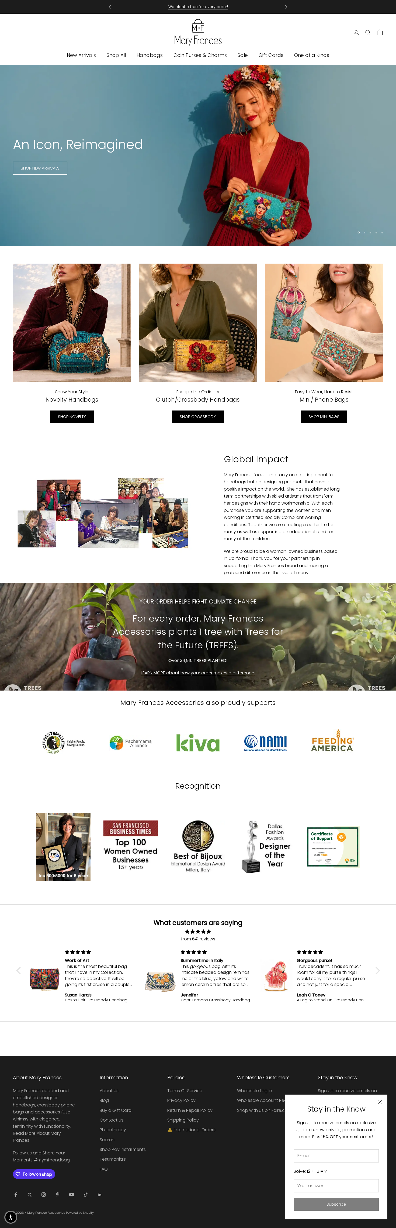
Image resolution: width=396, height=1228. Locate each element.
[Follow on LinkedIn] (99, 1194)
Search (107, 1140)
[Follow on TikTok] (85, 1194)
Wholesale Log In (254, 1091)
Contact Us (111, 1120)
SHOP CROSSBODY (198, 416)
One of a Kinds (311, 55)
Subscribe (336, 1204)
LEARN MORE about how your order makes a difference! (198, 673)
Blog (104, 1100)
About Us (109, 1091)
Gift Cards (271, 55)
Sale (243, 55)
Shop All (116, 55)
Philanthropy (113, 1130)
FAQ (104, 1169)
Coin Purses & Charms (200, 55)
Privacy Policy (181, 1100)
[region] (198, 155)
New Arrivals (81, 55)
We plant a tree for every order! (198, 6)
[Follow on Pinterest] (57, 1194)
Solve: (310, 1171)
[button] (19, 970)
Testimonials (113, 1159)
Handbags (150, 55)
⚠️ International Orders (191, 1130)
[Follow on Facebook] (15, 1194)
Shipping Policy (183, 1120)
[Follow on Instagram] (43, 1194)
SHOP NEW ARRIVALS (40, 168)
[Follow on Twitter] (29, 1194)
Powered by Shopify (80, 1212)
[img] (198, 931)
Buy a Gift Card (115, 1110)
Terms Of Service (184, 1091)
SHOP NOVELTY (72, 416)
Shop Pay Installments (123, 1149)
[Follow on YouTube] (71, 1194)
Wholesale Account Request (266, 1100)
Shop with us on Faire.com (264, 1110)
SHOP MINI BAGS (323, 416)
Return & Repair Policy (190, 1110)
